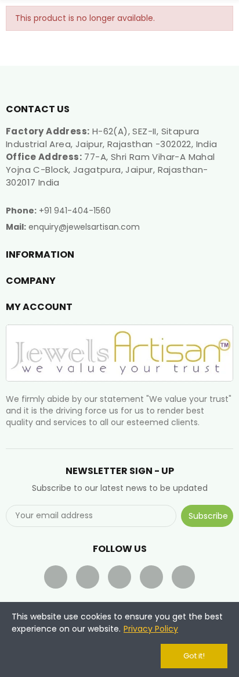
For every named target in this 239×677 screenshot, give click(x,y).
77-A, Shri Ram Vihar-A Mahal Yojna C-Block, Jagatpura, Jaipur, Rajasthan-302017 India (110, 169)
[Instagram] (183, 577)
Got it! (194, 655)
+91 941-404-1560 (75, 210)
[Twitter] (87, 577)
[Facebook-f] (55, 577)
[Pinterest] (151, 577)
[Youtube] (119, 577)
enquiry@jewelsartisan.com (84, 227)
